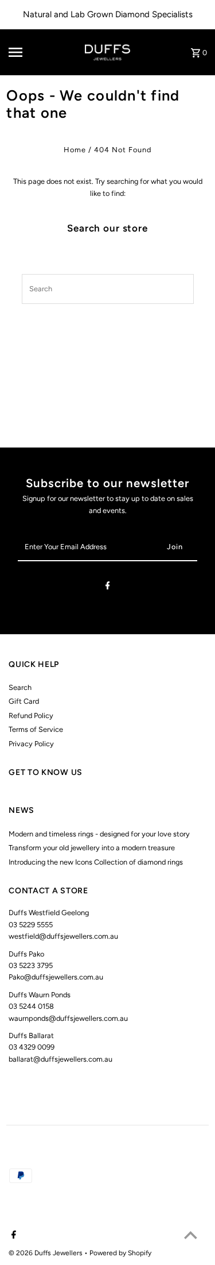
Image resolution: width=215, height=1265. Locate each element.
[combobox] (94, 289)
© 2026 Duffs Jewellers (46, 1253)
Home (75, 149)
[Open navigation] (25, 52)
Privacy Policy (31, 743)
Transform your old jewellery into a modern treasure (92, 847)
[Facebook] (107, 587)
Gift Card (24, 701)
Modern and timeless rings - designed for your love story (99, 834)
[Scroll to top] (191, 1235)
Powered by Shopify (120, 1253)
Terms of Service (36, 729)
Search (20, 687)
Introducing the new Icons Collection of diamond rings (96, 862)
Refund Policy (31, 715)
